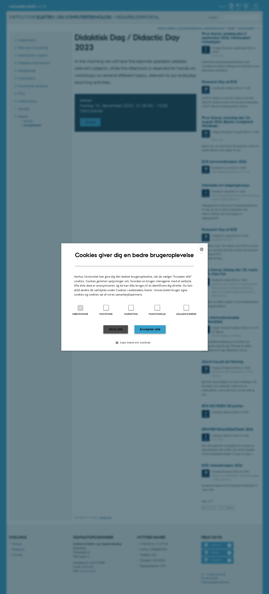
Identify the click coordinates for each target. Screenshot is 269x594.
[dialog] (134, 297)
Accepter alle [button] (150, 329)
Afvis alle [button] (116, 329)
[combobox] (201, 249)
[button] (134, 343)
